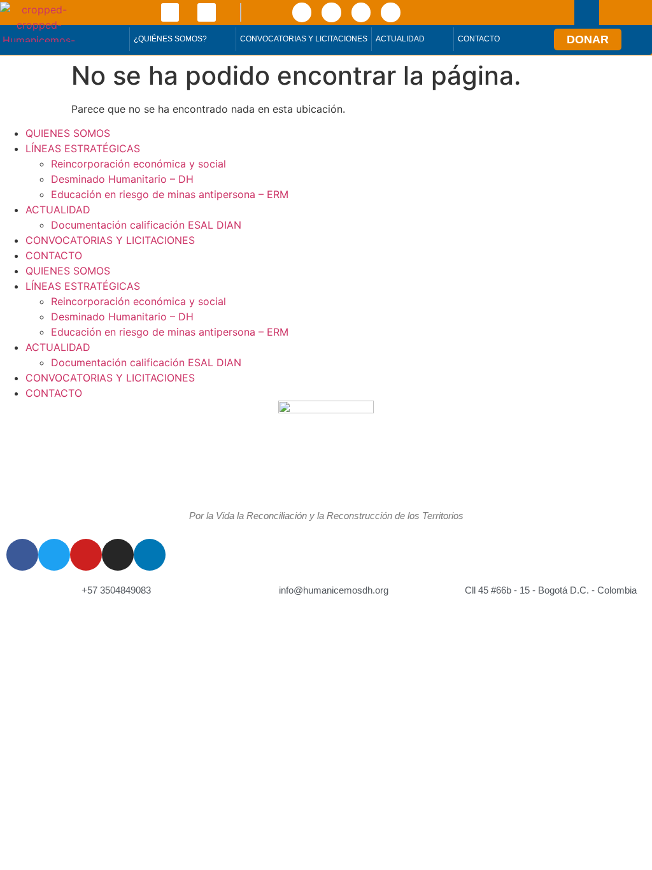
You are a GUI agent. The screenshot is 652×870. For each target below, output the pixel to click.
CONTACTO (479, 38)
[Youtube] (361, 12)
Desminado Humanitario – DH (122, 179)
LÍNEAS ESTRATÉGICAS (82, 148)
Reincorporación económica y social (138, 163)
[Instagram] (390, 12)
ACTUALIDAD (400, 38)
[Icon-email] (206, 12)
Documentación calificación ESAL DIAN (146, 224)
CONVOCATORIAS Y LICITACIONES (303, 38)
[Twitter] (331, 12)
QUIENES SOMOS (67, 133)
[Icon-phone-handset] (170, 12)
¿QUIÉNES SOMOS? (170, 38)
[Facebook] (301, 12)
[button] (586, 12)
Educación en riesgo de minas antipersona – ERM (169, 194)
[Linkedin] (150, 555)
